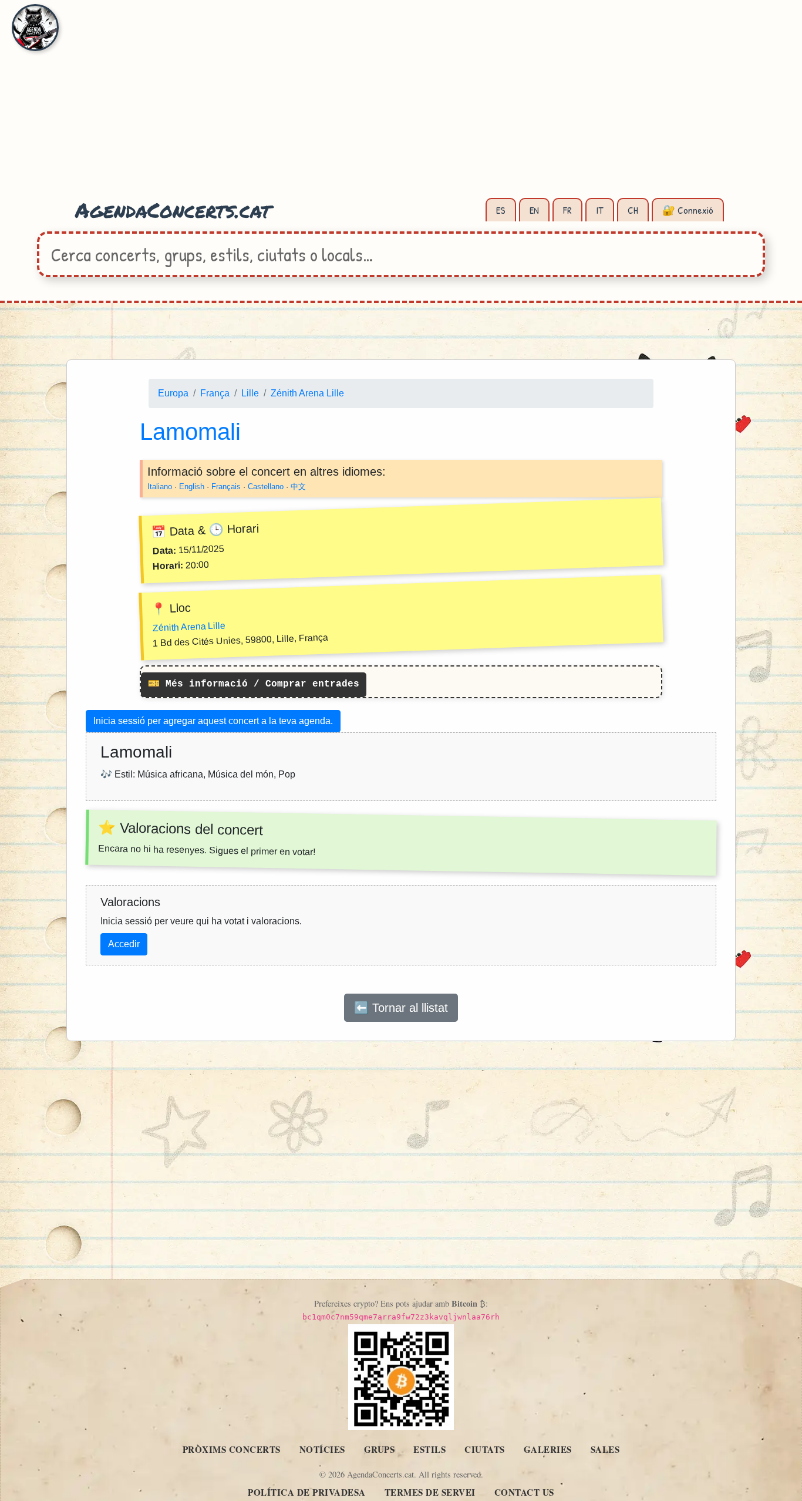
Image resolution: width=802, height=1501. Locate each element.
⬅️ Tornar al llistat (401, 1007)
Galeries (548, 1449)
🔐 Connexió (687, 210)
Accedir (124, 944)
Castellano (266, 486)
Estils (429, 1449)
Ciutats (484, 1449)
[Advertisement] (401, 105)
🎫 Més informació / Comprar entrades (253, 684)
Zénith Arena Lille (307, 393)
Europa (173, 393)
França (215, 393)
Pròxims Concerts (232, 1449)
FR (567, 210)
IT (600, 210)
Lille (250, 393)
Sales (605, 1449)
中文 (298, 486)
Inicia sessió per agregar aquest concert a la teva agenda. (213, 721)
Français (226, 486)
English (191, 486)
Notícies (322, 1449)
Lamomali (190, 432)
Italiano (159, 486)
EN (534, 210)
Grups (379, 1449)
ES (501, 210)
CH (633, 210)
